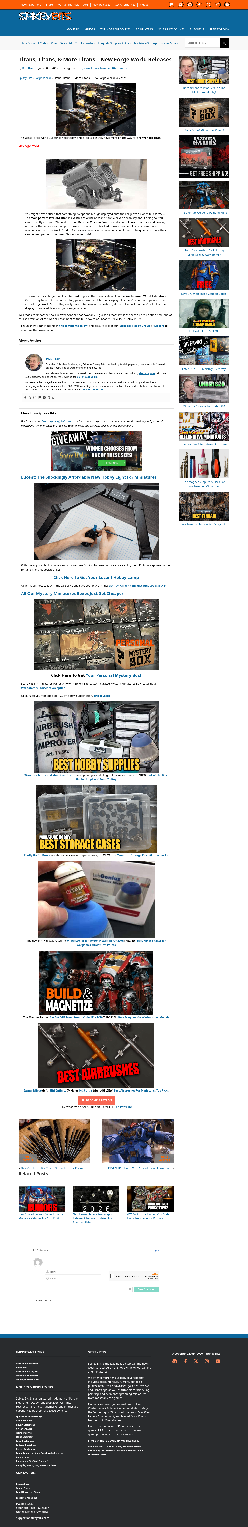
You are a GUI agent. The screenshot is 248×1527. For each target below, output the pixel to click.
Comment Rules (24, 1420)
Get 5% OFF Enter (61, 1017)
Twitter (208, 4)
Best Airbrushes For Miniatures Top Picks (141, 1090)
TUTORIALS (197, 29)
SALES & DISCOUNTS (171, 29)
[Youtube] (44, 397)
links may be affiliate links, (57, 421)
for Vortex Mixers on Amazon (104, 940)
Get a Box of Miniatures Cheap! (204, 130)
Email (181, 4)
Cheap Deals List (61, 43)
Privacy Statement (25, 1424)
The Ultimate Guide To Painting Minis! (204, 212)
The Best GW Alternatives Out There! (204, 444)
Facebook (199, 4)
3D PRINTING (144, 29)
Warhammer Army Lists (28, 1371)
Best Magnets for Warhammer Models (143, 1017)
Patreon (171, 4)
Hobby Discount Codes (33, 43)
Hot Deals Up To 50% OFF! (204, 331)
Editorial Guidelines (26, 1445)
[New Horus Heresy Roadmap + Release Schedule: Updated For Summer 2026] (96, 1187)
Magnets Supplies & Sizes (114, 43)
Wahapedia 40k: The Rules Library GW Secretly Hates (114, 1446)
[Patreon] (39, 397)
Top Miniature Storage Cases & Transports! (139, 855)
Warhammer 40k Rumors (111, 68)
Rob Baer (28, 68)
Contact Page (22, 1484)
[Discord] (48, 397)
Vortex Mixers (169, 43)
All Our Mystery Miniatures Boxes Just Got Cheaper (72, 593)
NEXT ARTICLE (164, 1158)
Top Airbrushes (85, 43)
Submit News (23, 1488)
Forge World (85, 68)
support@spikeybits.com (32, 1518)
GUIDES (90, 29)
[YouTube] (218, 1361)
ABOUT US (73, 29)
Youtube (227, 4)
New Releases (101, 4)
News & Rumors (31, 4)
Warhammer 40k (68, 4)
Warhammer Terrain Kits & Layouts (204, 524)
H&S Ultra (85, 1090)
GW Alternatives (125, 4)
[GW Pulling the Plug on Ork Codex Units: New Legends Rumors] (150, 1187)
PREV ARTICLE (27, 1158)
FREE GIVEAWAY (219, 29)
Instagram (218, 4)
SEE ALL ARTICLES (93, 389)
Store (49, 4)
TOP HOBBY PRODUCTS (115, 29)
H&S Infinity (58, 1090)
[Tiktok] (53, 397)
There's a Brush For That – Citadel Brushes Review (52, 1168)
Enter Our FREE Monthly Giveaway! (204, 369)
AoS (85, 4)
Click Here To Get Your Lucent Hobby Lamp (96, 577)
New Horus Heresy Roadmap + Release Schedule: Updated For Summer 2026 (92, 1218)
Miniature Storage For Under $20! (204, 406)
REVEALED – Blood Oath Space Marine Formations (140, 1168)
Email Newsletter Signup (28, 1492)
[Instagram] (34, 397)
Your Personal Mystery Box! (113, 675)
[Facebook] (25, 397)
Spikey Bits (25, 78)
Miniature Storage (145, 43)
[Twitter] (30, 397)
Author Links (22, 1457)
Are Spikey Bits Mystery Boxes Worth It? (36, 1465)
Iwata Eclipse (33, 1090)
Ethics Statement (24, 1436)
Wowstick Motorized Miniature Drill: (48, 775)
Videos (144, 4)
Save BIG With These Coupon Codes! (204, 294)
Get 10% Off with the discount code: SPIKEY (138, 585)
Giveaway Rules (24, 1428)
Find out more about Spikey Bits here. (113, 1440)
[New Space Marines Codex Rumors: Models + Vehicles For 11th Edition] (42, 1187)
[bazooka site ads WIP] (204, 137)
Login (155, 1250)
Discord (190, 4)
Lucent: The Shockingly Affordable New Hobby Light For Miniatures (89, 477)
